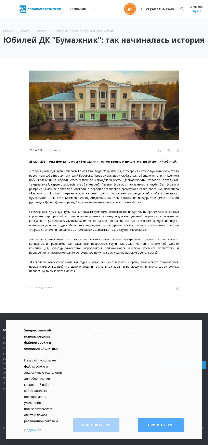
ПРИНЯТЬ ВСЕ (161, 425)
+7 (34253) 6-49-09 (159, 9)
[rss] (168, 150)
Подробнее (32, 430)
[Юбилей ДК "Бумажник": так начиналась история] (104, 73)
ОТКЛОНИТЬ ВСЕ (96, 425)
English (196, 11)
